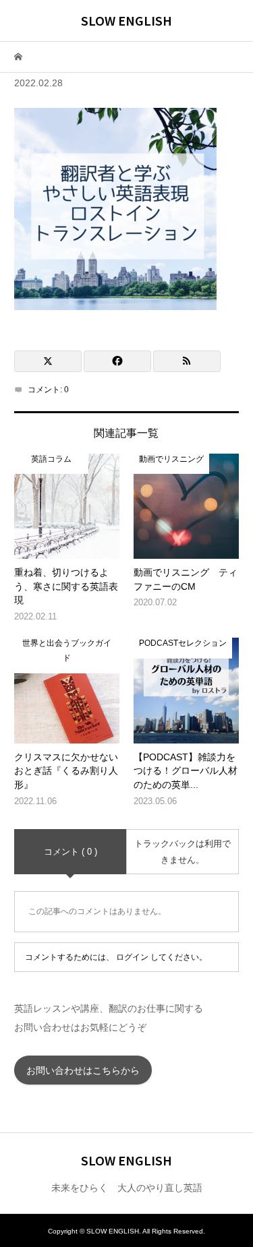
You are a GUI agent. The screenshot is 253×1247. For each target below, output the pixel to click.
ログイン (132, 957)
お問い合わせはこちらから (83, 1070)
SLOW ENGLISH (126, 20)
